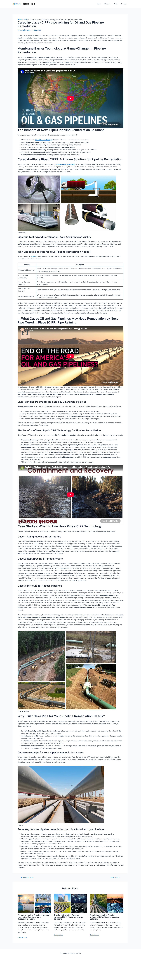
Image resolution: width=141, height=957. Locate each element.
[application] (109, 4)
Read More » (22, 937)
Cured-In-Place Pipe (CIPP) (65, 164)
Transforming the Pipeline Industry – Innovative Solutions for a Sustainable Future (34, 917)
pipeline (33, 256)
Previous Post (27, 877)
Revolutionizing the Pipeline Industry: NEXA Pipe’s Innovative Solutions (68, 917)
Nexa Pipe (29, 3)
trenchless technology (43, 140)
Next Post (115, 877)
